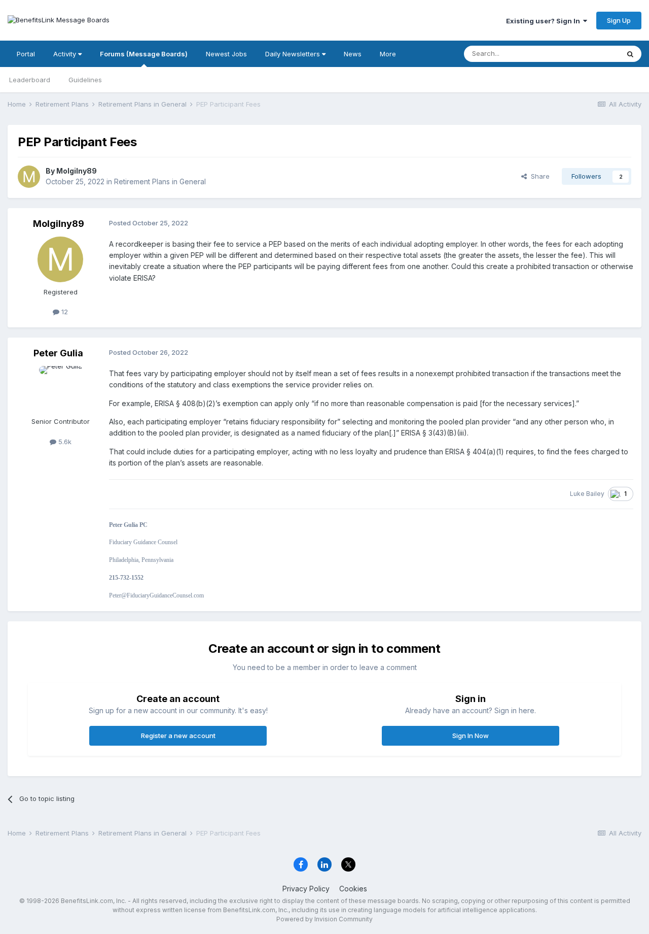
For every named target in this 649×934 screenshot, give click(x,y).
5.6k (63, 442)
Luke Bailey (587, 493)
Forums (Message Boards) (144, 54)
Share (538, 176)
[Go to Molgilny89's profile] (29, 176)
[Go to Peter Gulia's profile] (60, 389)
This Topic (589, 53)
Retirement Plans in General (160, 181)
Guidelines (85, 80)
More (388, 54)
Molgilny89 (76, 170)
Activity (65, 54)
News (353, 54)
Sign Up (619, 20)
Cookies (353, 888)
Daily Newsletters (293, 54)
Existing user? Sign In (544, 21)
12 (63, 312)
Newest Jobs (226, 54)
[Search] (630, 54)
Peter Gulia (58, 353)
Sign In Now (470, 735)
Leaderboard (29, 80)
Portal (26, 54)
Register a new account (178, 735)
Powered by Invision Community (324, 919)
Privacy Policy (306, 888)
